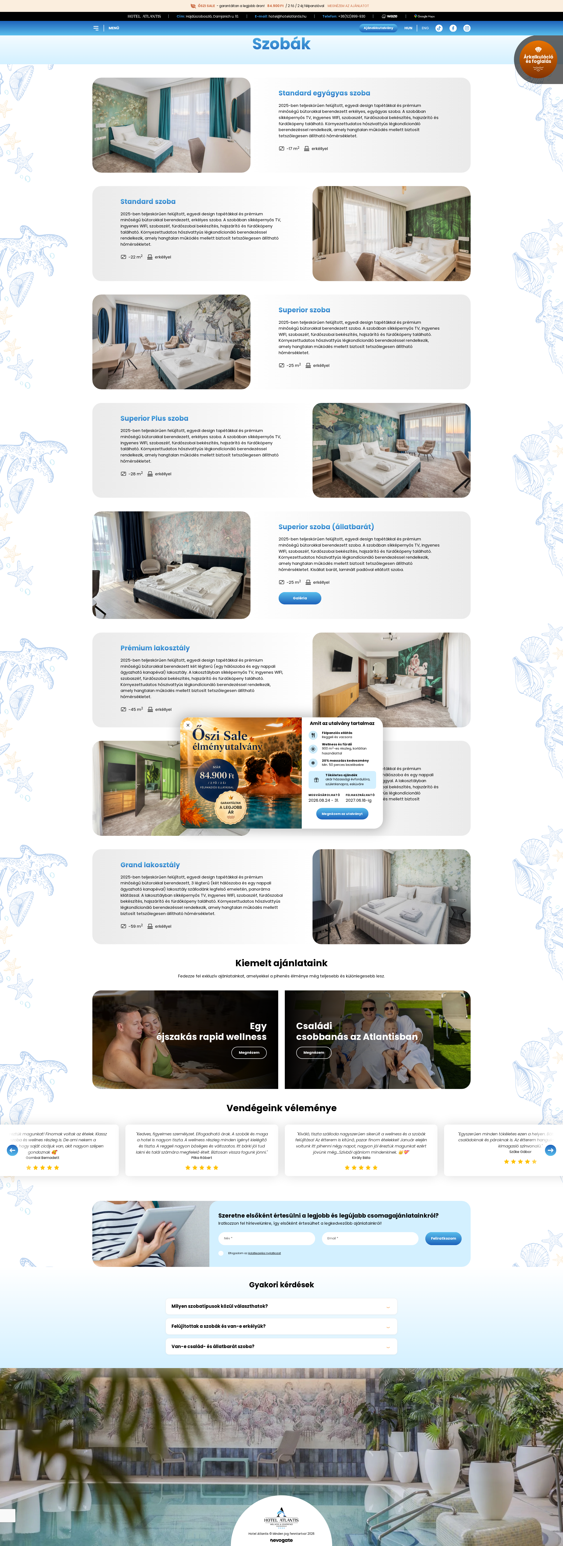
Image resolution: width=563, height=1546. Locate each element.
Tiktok (439, 28)
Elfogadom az (254, 1253)
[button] (281, 1306)
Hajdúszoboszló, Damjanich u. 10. (212, 16)
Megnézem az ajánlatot (348, 6)
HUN (408, 28)
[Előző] (12, 1150)
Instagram (467, 28)
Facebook (453, 28)
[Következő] (550, 1150)
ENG (425, 28)
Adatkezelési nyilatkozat (264, 1253)
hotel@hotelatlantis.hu (287, 16)
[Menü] (96, 28)
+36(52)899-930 (351, 16)
